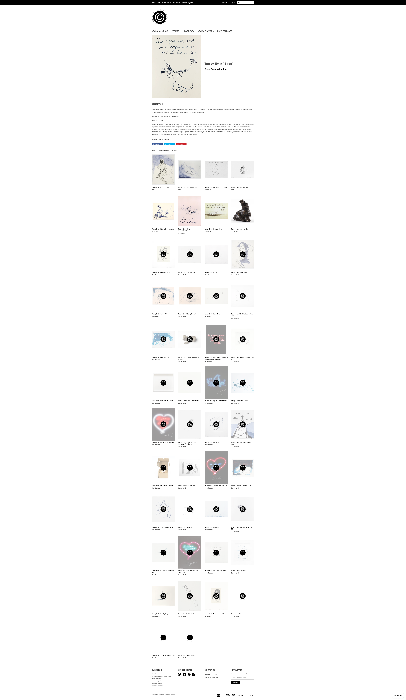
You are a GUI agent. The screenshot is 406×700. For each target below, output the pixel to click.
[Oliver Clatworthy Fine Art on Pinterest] (189, 675)
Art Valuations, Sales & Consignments (161, 676)
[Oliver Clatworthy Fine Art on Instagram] (193, 675)
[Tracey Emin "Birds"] (176, 66)
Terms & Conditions (157, 683)
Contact (154, 674)
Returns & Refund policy (158, 685)
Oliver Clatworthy (156, 678)
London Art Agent (156, 681)
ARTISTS (176, 31)
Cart (225, 3)
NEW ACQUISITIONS (160, 31)
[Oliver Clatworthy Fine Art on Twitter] (179, 675)
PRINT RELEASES (224, 31)
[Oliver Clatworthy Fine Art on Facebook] (184, 675)
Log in (233, 2)
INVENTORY (189, 31)
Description (157, 104)
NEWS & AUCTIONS (206, 31)
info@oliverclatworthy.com (211, 677)
